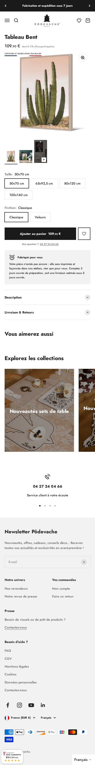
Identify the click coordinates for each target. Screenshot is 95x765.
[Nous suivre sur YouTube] (31, 705)
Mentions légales (17, 666)
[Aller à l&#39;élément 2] (25, 157)
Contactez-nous (16, 627)
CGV (8, 658)
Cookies (10, 674)
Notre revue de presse (21, 596)
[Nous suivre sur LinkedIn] (43, 705)
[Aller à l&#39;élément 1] (11, 157)
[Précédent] (5, 5)
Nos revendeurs (16, 588)
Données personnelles (21, 682)
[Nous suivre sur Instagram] (19, 705)
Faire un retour (63, 596)
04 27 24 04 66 (49, 244)
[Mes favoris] (84, 234)
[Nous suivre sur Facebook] (8, 705)
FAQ (8, 650)
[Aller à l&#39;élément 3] (40, 152)
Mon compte (61, 588)
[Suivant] (89, 5)
